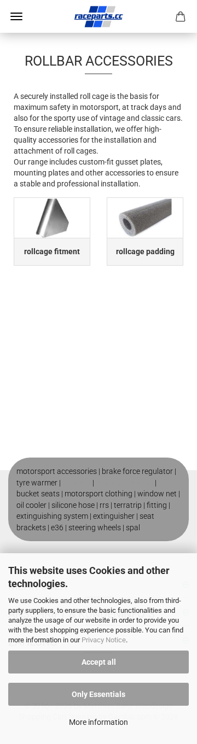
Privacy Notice (104, 640)
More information (98, 722)
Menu (16, 16)
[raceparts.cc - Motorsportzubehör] (98, 16)
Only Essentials (98, 694)
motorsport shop (124, 482)
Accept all (99, 662)
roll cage (76, 482)
